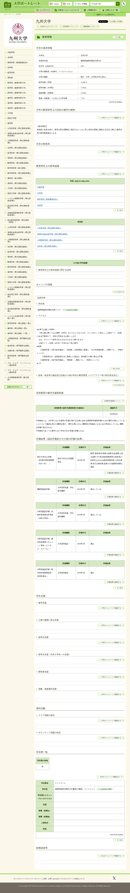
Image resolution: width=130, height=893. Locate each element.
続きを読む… (117, 368)
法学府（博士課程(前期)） (17, 148)
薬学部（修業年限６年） (17, 108)
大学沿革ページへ (69, 26)
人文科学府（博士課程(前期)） (19, 128)
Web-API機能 (82, 4)
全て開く (119, 37)
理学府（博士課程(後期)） (17, 257)
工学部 (10, 113)
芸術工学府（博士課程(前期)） (19, 193)
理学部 (10, 78)
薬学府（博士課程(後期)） (17, 272)
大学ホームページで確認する (111, 118)
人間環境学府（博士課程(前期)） (50, 240)
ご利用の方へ (92, 10)
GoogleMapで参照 (71, 310)
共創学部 (11, 52)
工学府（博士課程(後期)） (17, 277)
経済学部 (11, 73)
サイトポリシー (19, 879)
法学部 (10, 67)
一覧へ (27, 387)
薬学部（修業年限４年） (17, 103)
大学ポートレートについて (68, 10)
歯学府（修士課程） (15, 178)
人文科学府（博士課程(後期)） (19, 227)
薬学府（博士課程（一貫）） (19, 333)
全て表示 (120, 210)
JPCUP (7, 6)
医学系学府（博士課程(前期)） (19, 173)
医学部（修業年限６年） (17, 83)
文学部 (10, 57)
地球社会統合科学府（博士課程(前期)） (53, 234)
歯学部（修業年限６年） (17, 98)
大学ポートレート (27, 3)
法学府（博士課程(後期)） (17, 247)
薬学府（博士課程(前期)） (17, 183)
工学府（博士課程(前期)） (17, 188)
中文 (68, 4)
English (56, 4)
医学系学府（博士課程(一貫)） (19, 323)
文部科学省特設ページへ (112, 401)
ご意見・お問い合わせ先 (50, 879)
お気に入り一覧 (111, 10)
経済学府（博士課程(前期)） (18, 153)
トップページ (44, 10)
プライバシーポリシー (33, 879)
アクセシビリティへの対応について (72, 879)
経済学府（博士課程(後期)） (18, 252)
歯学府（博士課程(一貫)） (17, 328)
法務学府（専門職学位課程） (19, 351)
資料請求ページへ (89, 26)
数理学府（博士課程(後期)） (18, 262)
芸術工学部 (11, 118)
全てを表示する (119, 292)
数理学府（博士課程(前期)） (18, 163)
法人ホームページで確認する (111, 856)
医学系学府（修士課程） (17, 168)
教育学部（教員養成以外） (18, 63)
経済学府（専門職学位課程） (19, 346)
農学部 (10, 123)
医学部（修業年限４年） (17, 88)
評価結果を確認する (114, 473)
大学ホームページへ (47, 26)
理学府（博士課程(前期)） (17, 158)
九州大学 (18, 14)
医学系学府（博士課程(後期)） (19, 267)
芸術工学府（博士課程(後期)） (19, 282)
